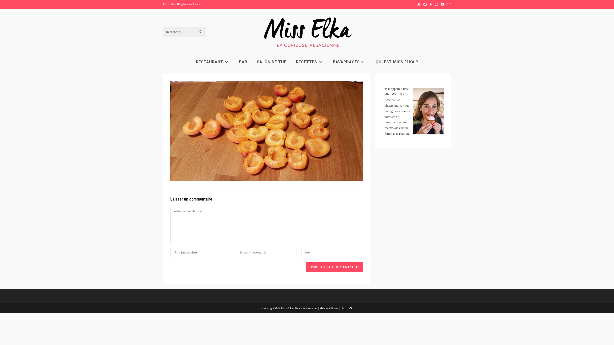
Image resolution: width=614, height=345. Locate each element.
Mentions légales (329, 308)
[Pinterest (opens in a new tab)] (431, 4)
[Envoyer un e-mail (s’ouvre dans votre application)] (448, 4)
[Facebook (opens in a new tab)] (425, 4)
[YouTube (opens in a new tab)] (442, 4)
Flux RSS (346, 308)
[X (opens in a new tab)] (419, 4)
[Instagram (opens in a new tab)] (436, 4)
